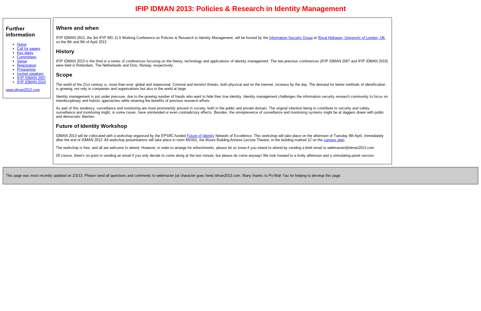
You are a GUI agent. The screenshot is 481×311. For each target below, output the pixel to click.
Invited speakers (30, 74)
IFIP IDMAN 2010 (31, 82)
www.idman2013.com (23, 90)
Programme (26, 69)
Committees (26, 57)
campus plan (334, 140)
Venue (22, 61)
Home (21, 44)
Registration (26, 65)
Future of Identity (200, 136)
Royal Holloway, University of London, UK (351, 38)
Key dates (25, 53)
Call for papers (28, 48)
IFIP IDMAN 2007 (31, 78)
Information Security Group (291, 38)
